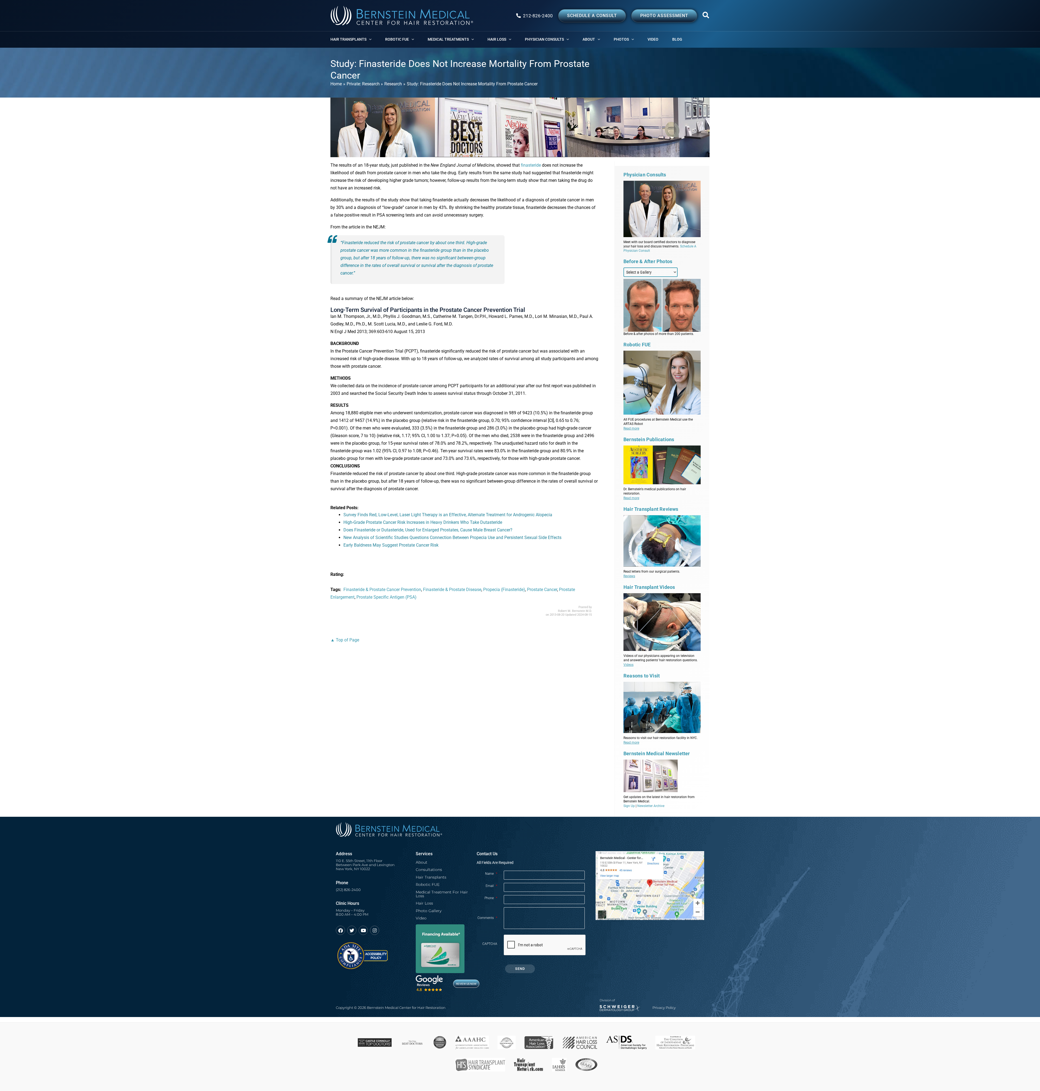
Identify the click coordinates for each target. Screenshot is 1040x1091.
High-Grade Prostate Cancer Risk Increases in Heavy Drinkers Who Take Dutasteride (422, 522)
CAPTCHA (489, 944)
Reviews (629, 576)
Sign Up (629, 806)
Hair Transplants (431, 877)
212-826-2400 (538, 15)
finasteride (531, 165)
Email (491, 886)
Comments (487, 918)
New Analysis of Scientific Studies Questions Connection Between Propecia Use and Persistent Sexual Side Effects (452, 537)
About (421, 862)
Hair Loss (424, 903)
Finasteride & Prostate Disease (452, 589)
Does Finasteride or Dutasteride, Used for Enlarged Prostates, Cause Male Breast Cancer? (427, 529)
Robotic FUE (428, 884)
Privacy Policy (664, 1008)
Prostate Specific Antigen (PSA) (386, 597)
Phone (491, 898)
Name (491, 874)
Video (421, 918)
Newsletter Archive (650, 806)
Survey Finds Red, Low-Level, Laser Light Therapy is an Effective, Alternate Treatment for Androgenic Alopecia (447, 514)
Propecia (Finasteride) (504, 589)
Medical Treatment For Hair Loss (442, 894)
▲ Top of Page (344, 640)
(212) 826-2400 (348, 890)
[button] (706, 16)
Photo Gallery (428, 911)
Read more (631, 428)
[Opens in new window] (362, 953)
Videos (628, 665)
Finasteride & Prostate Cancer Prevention (382, 589)
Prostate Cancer (542, 589)
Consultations (429, 869)
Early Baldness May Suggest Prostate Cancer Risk (390, 545)
